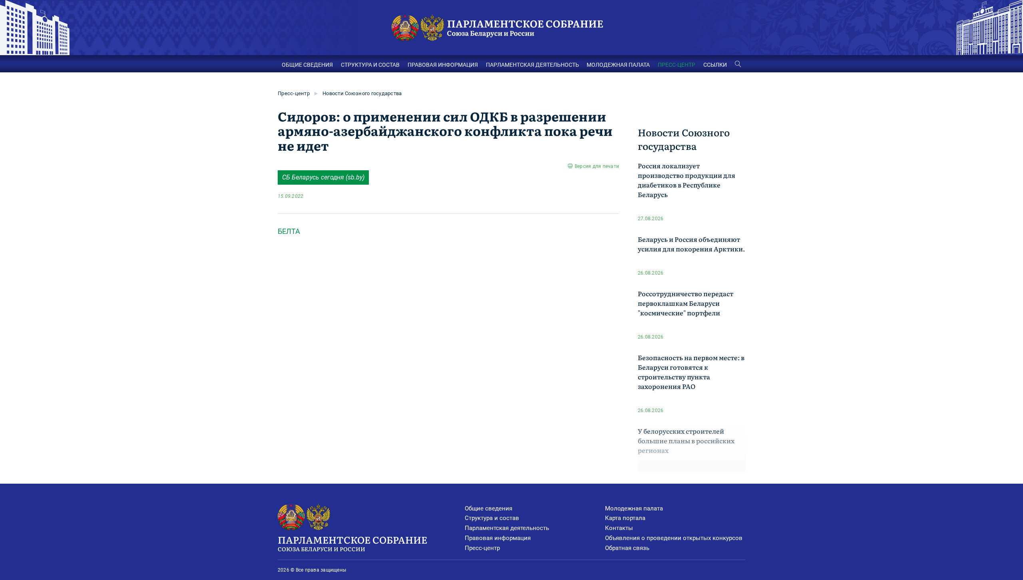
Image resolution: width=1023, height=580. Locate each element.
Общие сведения (488, 508)
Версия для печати (597, 166)
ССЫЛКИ (715, 65)
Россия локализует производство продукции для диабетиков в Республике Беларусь (686, 180)
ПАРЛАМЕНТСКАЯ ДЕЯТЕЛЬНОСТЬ (532, 65)
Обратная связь (627, 548)
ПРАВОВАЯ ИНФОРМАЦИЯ (443, 65)
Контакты (619, 528)
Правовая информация (498, 538)
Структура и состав (492, 518)
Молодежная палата (634, 508)
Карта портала (625, 518)
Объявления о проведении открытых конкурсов (673, 538)
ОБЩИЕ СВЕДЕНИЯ (307, 65)
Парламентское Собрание (352, 542)
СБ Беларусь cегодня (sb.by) (323, 177)
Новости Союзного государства (362, 93)
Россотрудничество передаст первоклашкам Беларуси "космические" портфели (685, 303)
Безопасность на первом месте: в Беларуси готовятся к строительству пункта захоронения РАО (691, 372)
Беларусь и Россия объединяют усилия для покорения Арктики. (691, 243)
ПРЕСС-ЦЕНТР (676, 65)
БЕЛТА (289, 231)
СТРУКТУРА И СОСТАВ (370, 65)
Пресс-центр (294, 93)
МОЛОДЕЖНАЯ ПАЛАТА (618, 65)
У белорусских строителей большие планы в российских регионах (686, 440)
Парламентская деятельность (507, 528)
